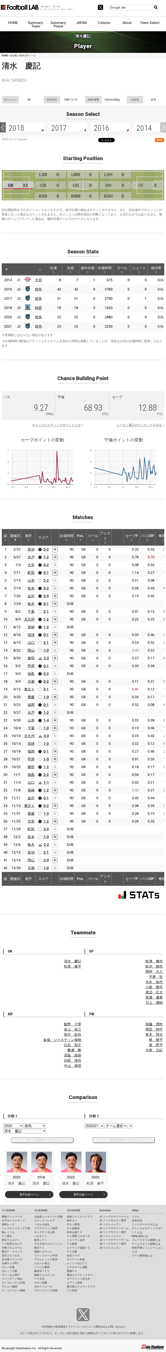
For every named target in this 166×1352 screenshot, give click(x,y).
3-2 (46, 580)
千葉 (31, 612)
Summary (105, 1210)
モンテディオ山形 (44, 1232)
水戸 (31, 557)
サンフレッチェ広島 (13, 1282)
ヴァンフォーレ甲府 (45, 1255)
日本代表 (137, 1220)
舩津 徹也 (154, 961)
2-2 (46, 658)
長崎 (31, 627)
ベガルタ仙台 (42, 1224)
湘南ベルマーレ (43, 1251)
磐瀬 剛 (74, 1050)
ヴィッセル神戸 (11, 1274)
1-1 (46, 782)
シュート (139, 268)
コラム (136, 1216)
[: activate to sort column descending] (6, 269)
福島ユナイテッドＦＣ (80, 1216)
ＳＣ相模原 (73, 1228)
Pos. (80, 536)
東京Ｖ (29, 689)
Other (135, 1210)
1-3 (46, 557)
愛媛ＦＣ (72, 1271)
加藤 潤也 (154, 1024)
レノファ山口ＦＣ (77, 1263)
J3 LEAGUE (73, 1210)
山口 (31, 643)
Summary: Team (36, 24)
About (127, 23)
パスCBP (147, 536)
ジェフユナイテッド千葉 (16, 1228)
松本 (31, 588)
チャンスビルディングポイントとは (56, 425)
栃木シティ (40, 1239)
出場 (53, 268)
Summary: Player (59, 24)
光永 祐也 (154, 982)
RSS (159, 140)
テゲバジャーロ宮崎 (45, 1290)
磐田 (31, 658)
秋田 (38, 308)
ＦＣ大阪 (72, 1251)
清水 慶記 (72, 961)
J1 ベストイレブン (110, 1224)
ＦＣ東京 (7, 1236)
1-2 (46, 619)
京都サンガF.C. (10, 1263)
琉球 (31, 635)
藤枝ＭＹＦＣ (42, 1271)
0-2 (46, 565)
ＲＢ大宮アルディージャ (48, 1243)
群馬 (38, 289)
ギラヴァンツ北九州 (78, 1278)
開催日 (15, 536)
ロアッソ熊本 (74, 1282)
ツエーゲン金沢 (76, 1239)
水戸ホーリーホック (13, 1220)
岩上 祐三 (72, 1029)
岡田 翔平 (154, 1029)
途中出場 (87, 268)
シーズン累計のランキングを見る (139, 425)
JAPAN (81, 23)
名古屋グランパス (12, 1259)
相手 (28, 536)
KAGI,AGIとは (140, 1236)
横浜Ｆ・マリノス (12, 1251)
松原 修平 (72, 966)
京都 (31, 681)
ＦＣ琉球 (72, 1290)
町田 (31, 573)
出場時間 (105, 268)
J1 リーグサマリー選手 (112, 1220)
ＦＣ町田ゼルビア (12, 1243)
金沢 (31, 596)
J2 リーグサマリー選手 (112, 1232)
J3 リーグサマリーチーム (114, 1239)
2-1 (46, 612)
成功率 (156, 268)
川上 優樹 (154, 1003)
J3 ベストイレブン (110, 1247)
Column (104, 23)
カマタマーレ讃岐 (77, 1267)
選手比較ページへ (123, 1140)
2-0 (46, 860)
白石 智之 (72, 1045)
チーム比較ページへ (42, 1140)
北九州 (29, 619)
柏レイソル (8, 1232)
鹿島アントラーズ (12, 1216)
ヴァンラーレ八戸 (44, 1220)
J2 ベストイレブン (110, 1236)
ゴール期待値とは (142, 1255)
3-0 (46, 829)
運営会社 (100, 1326)
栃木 (31, 604)
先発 (70, 268)
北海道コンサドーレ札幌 (48, 1216)
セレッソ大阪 (9, 1271)
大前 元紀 (154, 1050)
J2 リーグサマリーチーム (114, 1228)
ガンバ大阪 (8, 1267)
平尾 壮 (156, 977)
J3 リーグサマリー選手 (112, 1243)
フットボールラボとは (145, 1224)
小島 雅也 (154, 987)
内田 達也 (72, 1060)
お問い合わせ (115, 1326)
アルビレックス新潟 (45, 1259)
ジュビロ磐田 (42, 1267)
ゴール (122, 268)
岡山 (31, 650)
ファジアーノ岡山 (12, 1278)
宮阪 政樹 (72, 1055)
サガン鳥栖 (40, 1282)
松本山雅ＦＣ (74, 1232)
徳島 (31, 674)
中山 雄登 (72, 1066)
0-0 (46, 736)
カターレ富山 (42, 1263)
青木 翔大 (154, 1035)
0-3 (46, 549)
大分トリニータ (43, 1286)
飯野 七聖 (72, 1024)
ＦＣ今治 (39, 1278)
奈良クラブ (73, 1255)
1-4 (46, 720)
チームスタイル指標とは (146, 1243)
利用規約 (48, 1326)
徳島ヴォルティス (44, 1274)
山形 (31, 580)
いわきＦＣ (40, 1236)
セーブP (131, 536)
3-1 (46, 689)
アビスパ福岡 (9, 1286)
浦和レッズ (8, 1224)
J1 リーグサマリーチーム (114, 1216)
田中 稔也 (72, 1035)
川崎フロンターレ (12, 1247)
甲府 (31, 666)
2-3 (46, 775)
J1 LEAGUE (8, 1210)
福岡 (31, 705)
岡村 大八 (154, 972)
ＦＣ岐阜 (72, 1243)
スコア (43, 537)
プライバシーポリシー (80, 1326)
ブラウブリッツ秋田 (45, 1228)
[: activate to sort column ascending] (14, 269)
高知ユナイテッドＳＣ (80, 1274)
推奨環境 (60, 1326)
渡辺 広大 (154, 992)
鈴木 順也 (154, 966)
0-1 (46, 573)
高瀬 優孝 (154, 997)
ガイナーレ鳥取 (76, 1259)
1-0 (46, 650)
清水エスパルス (11, 1255)
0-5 (46, 596)
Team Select (150, 23)
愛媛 (31, 697)
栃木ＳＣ (72, 1220)
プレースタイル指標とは (146, 1239)
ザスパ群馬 (73, 1224)
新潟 (31, 549)
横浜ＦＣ (39, 1247)
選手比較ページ (29, 1194)
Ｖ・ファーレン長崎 (13, 1290)
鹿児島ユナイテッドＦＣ (81, 1286)
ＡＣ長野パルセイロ (78, 1236)
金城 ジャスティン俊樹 (62, 1040)
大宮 (38, 280)
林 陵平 (156, 1040)
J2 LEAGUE (41, 1210)
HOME (13, 23)
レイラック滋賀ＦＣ (78, 1247)
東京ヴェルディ (11, 1239)
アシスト (105, 535)
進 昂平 (156, 1045)
